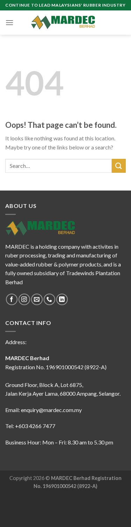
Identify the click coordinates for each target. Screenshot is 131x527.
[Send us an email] (37, 299)
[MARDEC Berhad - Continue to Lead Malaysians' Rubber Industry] (66, 22)
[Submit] (119, 165)
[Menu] (9, 22)
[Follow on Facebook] (11, 299)
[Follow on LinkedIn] (62, 299)
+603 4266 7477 (35, 426)
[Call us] (49, 299)
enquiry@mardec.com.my (51, 409)
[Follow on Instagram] (24, 299)
